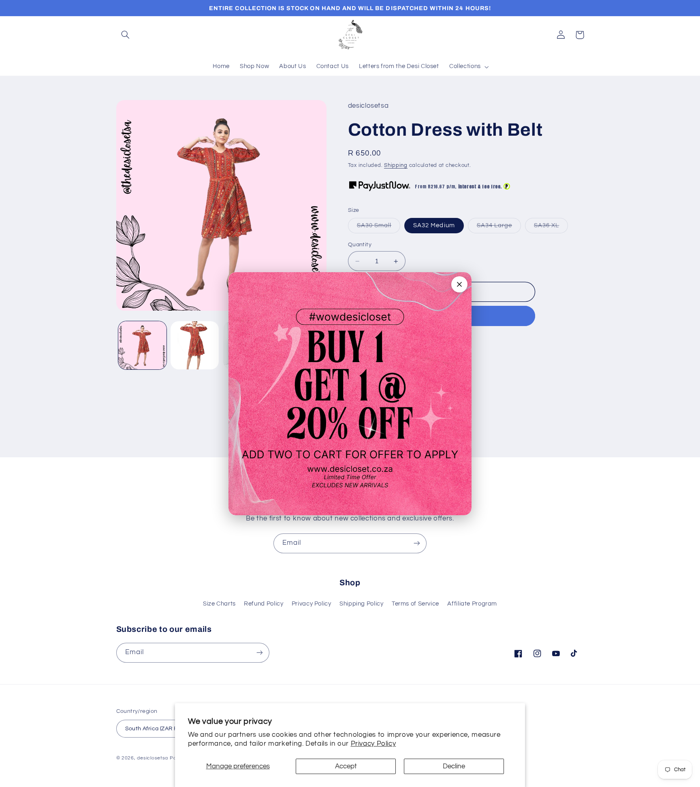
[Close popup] (459, 284)
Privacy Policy (373, 743)
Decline (454, 766)
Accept (346, 766)
